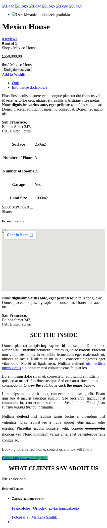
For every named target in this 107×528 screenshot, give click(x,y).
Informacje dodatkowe (29, 87)
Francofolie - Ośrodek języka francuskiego (45, 508)
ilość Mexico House (17, 65)
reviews (9, 39)
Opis (15, 83)
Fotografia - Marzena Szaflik (34, 517)
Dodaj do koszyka (17, 70)
